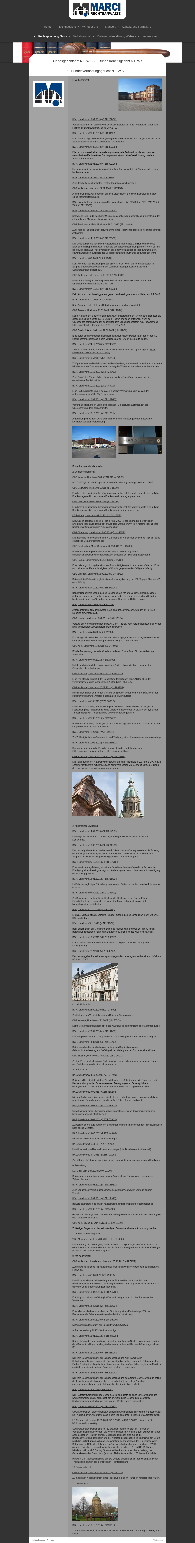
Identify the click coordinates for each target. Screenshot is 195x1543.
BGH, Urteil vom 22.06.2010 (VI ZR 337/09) (94, 147)
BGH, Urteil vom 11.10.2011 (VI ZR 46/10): (93, 386)
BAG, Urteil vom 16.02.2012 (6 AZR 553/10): (94, 1119)
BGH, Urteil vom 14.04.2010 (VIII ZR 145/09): (95, 831)
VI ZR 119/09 (145, 202)
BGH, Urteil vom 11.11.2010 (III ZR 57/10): (93, 909)
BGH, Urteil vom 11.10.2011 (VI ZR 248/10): (94, 372)
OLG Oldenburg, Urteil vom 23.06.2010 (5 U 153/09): (98, 532)
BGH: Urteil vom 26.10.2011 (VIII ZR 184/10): (95, 862)
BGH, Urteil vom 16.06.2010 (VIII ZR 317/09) (94, 845)
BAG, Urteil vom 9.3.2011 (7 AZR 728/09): (93, 1144)
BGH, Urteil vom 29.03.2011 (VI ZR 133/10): (94, 1184)
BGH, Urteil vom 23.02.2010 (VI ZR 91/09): (93, 133)
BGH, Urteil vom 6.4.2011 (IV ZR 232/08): (93, 632)
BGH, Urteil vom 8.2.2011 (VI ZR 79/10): (92, 258)
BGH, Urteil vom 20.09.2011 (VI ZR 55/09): (93, 1209)
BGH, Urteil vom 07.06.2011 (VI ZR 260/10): (94, 1406)
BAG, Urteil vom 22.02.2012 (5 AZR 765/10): (94, 1105)
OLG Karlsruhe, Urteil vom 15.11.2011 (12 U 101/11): (98, 756)
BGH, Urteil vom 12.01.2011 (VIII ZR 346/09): (95, 1336)
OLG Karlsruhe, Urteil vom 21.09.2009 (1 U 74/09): (97, 188)
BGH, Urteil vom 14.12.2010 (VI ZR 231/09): (94, 238)
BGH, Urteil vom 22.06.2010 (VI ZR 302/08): (94, 164)
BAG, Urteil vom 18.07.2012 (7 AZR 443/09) (94, 1133)
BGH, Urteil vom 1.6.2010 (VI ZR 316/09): (93, 177)
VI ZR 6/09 (132, 202)
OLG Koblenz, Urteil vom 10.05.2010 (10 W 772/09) (98, 477)
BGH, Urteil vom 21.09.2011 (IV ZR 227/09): (94, 718)
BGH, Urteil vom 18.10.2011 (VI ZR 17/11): (93, 413)
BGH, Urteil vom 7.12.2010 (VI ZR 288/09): (93, 951)
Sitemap (50, 1540)
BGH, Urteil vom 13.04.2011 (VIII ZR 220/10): (95, 1292)
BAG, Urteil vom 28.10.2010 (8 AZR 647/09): (94, 1075)
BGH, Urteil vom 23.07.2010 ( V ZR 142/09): (94, 1031)
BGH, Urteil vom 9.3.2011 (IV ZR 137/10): (93, 604)
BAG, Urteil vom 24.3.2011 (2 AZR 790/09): (94, 1155)
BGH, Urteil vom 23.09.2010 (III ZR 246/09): (94, 1009)
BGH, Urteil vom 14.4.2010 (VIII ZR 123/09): (94, 1306)
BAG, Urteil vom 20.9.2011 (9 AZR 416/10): (94, 1092)
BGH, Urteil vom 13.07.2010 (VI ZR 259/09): (94, 119)
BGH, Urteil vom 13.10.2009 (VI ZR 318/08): (94, 1352)
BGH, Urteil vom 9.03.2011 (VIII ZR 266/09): (94, 892)
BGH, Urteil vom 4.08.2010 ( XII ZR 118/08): (94, 1042)
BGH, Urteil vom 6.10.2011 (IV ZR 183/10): (93, 701)
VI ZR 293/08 (84, 205)
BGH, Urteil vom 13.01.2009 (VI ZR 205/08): (94, 1372)
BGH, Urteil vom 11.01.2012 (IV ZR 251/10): (94, 742)
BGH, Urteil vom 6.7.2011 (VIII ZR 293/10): (93, 1275)
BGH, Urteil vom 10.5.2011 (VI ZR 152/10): (93, 358)
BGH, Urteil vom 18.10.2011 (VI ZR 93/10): (93, 1525)
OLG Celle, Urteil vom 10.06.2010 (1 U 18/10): (95, 488)
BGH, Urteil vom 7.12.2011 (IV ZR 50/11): (93, 732)
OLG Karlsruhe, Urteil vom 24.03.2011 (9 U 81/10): (97, 1472)
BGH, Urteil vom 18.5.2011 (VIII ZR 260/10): (94, 937)
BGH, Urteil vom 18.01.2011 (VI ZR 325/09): (94, 879)
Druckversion (39, 1540)
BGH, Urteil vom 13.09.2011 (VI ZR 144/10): (94, 1198)
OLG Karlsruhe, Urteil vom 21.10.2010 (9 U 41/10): (97, 673)
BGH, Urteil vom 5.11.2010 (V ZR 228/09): (93, 923)
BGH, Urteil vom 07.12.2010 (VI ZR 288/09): (94, 289)
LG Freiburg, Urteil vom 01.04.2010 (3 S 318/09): (96, 515)
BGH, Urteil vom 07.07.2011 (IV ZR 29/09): (93, 660)
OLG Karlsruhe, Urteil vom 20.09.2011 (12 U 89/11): (98, 687)
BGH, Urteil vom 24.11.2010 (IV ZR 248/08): (94, 344)
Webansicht (158, 1540)
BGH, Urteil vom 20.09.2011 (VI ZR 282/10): (94, 399)
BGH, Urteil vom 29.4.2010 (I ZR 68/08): (92, 1389)
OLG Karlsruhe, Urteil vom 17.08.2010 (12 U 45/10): (98, 275)
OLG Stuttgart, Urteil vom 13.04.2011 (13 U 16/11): (97, 1055)
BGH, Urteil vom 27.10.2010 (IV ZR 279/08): (94, 587)
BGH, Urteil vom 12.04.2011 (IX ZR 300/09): (94, 210)
